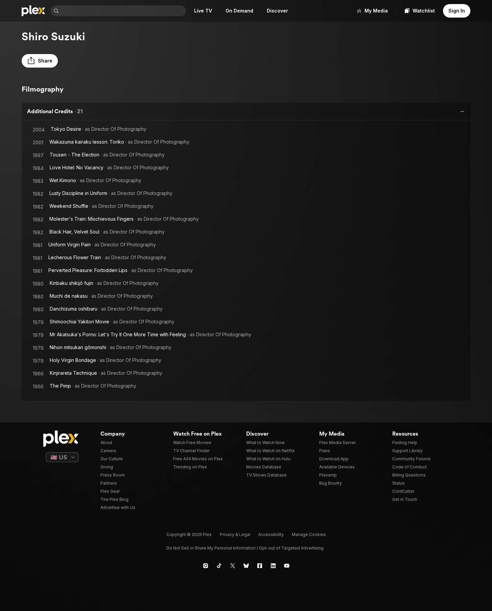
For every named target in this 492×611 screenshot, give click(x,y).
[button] (40, 61)
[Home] (33, 11)
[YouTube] (287, 565)
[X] (232, 565)
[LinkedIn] (273, 565)
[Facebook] (259, 565)
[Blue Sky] (246, 565)
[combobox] (123, 10)
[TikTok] (219, 565)
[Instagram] (205, 565)
